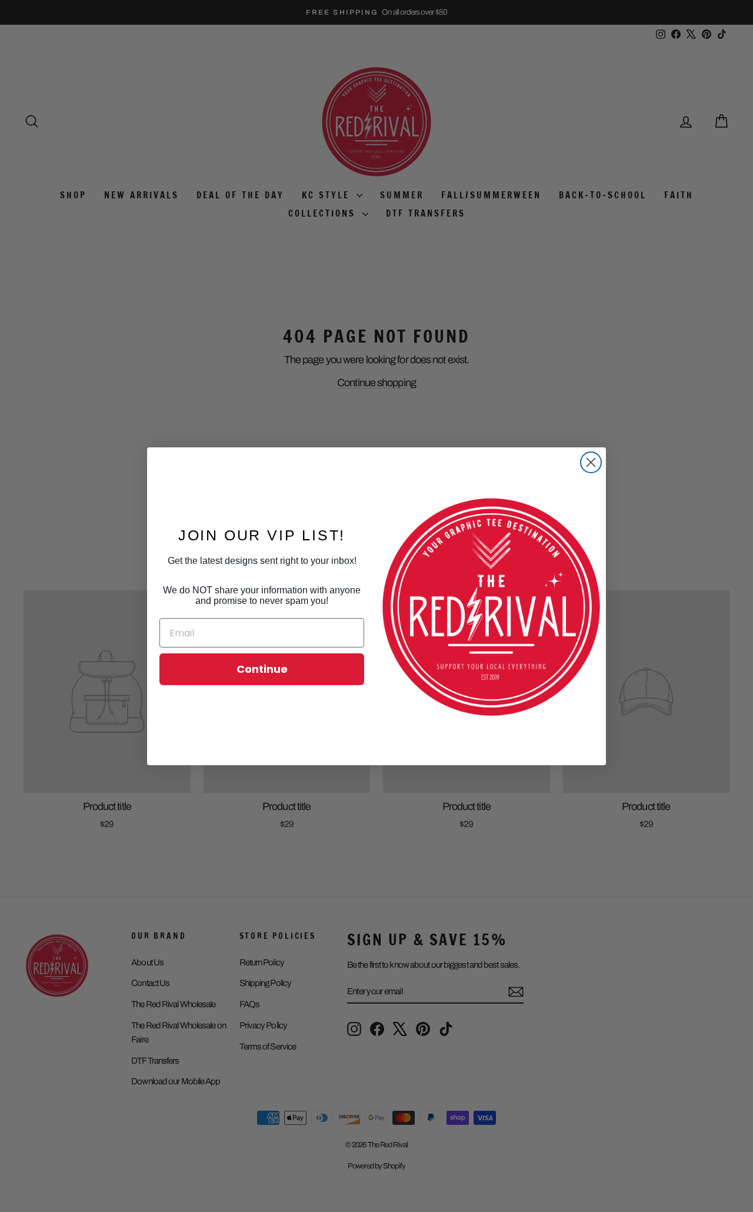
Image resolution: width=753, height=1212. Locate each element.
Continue (262, 669)
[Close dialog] (591, 462)
